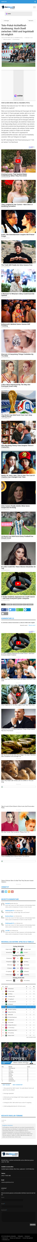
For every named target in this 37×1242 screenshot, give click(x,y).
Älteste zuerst (32, 625)
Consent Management (27, 1238)
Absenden (32, 1224)
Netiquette (20, 1236)
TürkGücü (30, 604)
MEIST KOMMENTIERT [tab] (18, 1084)
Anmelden (4, 1)
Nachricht (4, 1210)
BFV (24, 604)
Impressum (27, 1236)
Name (2, 1197)
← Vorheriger (6, 20)
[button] (4, 609)
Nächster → (31, 20)
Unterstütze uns (6, 1239)
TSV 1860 (9, 604)
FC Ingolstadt (17, 604)
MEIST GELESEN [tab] (6, 1084)
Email (3, 1203)
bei (20, 905)
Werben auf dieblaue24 (15, 1238)
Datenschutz (5, 1238)
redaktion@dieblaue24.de (7, 1182)
